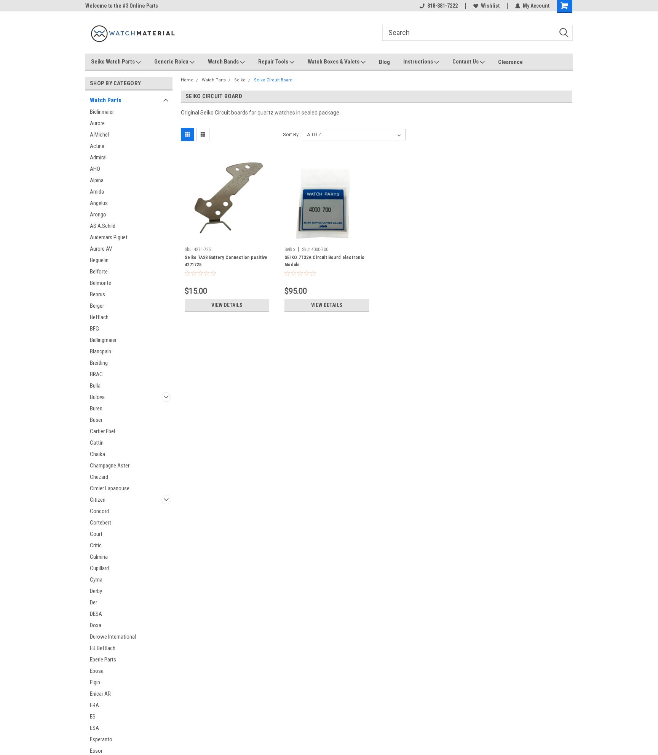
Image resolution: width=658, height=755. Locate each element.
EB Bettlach (102, 648)
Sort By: (291, 134)
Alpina (97, 180)
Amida (97, 191)
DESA (96, 613)
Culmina (99, 556)
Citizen (97, 499)
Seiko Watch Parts (113, 61)
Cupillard (99, 568)
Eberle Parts (103, 659)
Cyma (96, 579)
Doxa (95, 625)
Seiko (240, 80)
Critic (96, 545)
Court (96, 534)
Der (93, 602)
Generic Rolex (172, 61)
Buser (96, 419)
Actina (97, 146)
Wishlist (490, 6)
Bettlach (99, 317)
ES (93, 716)
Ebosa (97, 671)
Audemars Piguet (109, 237)
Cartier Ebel (102, 431)
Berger (97, 305)
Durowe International (113, 636)
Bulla (95, 385)
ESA (94, 728)
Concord (99, 511)
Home (187, 80)
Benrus (97, 294)
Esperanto (101, 739)
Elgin (95, 682)
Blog (384, 62)
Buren (96, 408)
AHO (95, 168)
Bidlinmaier (102, 111)
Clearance (510, 62)
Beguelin (99, 260)
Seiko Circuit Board (273, 80)
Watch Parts (105, 100)
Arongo (98, 214)
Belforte (99, 271)
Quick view (227, 238)
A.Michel (99, 134)
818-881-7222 (442, 6)
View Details (227, 305)
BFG (94, 328)
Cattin (97, 442)
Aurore (97, 123)
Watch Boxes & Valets (334, 61)
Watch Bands (224, 61)
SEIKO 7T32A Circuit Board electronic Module (324, 261)
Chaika (97, 454)
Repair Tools (273, 61)
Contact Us (466, 61)
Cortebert (100, 522)
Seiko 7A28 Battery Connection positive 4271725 (226, 261)
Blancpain (100, 351)
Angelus (99, 203)
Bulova (97, 397)
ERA (94, 705)
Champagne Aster (109, 465)
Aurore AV (101, 248)
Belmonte (100, 283)
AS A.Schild (102, 226)
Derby (96, 591)
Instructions (418, 61)
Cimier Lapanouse (109, 488)
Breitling (99, 362)
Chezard (99, 477)
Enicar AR (100, 693)
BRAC (96, 374)
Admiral (98, 157)
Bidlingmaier (103, 340)
